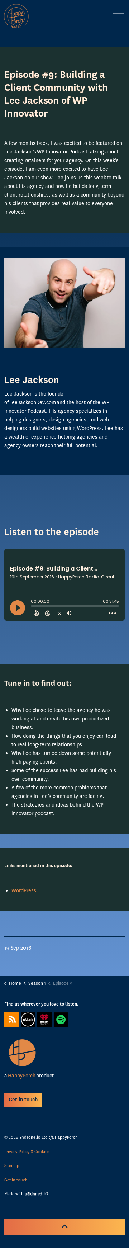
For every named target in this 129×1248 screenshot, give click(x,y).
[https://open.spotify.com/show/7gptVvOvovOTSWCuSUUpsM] (61, 1019)
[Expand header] (118, 16)
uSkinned (33, 1194)
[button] (64, 303)
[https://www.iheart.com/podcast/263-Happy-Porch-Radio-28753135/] (44, 1019)
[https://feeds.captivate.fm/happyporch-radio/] (11, 1019)
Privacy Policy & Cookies (26, 1151)
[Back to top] (64, 1227)
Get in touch (16, 1180)
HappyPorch (21, 1075)
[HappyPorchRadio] (16, 16)
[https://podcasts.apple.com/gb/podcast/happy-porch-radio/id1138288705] (28, 1019)
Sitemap (11, 1165)
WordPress (23, 890)
